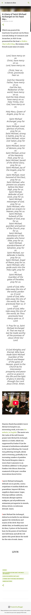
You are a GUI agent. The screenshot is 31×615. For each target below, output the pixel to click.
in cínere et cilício (10, 3)
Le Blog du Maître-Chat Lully (11, 576)
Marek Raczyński (7, 581)
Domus (5, 570)
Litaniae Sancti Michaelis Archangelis (13, 578)
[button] (3, 25)
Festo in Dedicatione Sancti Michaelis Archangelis (13, 573)
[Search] (29, 3)
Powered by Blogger (16, 607)
